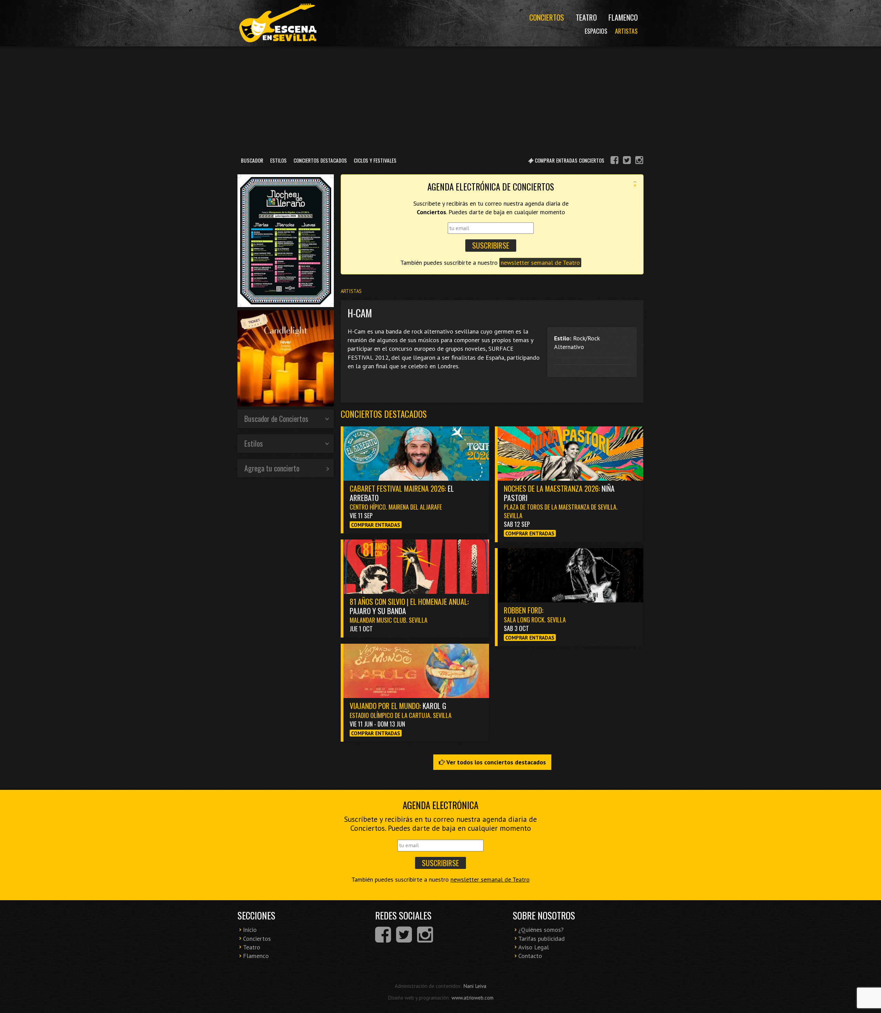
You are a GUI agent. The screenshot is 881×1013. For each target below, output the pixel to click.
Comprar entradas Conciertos (568, 160)
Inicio (250, 930)
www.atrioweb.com (472, 997)
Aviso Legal (533, 947)
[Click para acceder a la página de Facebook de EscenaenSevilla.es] (614, 161)
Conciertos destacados (384, 413)
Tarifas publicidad (541, 939)
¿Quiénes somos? (541, 930)
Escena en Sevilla (277, 23)
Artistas (626, 30)
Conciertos (546, 17)
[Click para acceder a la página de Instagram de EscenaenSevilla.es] (639, 161)
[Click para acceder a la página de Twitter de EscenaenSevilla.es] (627, 161)
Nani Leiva (474, 985)
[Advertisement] (440, 99)
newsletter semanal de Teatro (540, 262)
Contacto (530, 956)
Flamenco (623, 17)
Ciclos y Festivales (375, 160)
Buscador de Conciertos (276, 418)
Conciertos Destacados (320, 160)
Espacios (596, 30)
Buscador (252, 160)
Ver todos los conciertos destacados (495, 762)
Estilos (278, 160)
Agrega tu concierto (271, 467)
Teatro (586, 17)
